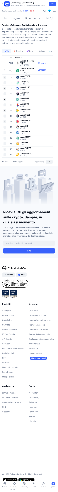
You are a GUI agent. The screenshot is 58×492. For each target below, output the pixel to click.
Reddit (32, 416)
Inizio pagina (12, 18)
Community (34, 397)
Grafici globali (8, 353)
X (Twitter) (33, 393)
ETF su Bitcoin (8, 334)
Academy (6, 310)
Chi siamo (33, 310)
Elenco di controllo (10, 367)
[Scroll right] (50, 18)
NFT (4, 358)
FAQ (4, 407)
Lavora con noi (35, 353)
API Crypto (7, 339)
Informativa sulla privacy (40, 320)
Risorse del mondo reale (12, 348)
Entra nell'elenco (9, 393)
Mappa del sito (9, 377)
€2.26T (25, 11)
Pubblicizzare (8, 315)
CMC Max (6, 325)
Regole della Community (39, 334)
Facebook (33, 412)
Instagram (33, 407)
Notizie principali (9, 329)
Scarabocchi (7, 372)
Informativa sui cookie (38, 329)
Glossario (6, 412)
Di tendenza (32, 18)
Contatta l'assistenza (11, 402)
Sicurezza (33, 348)
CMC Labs (7, 320)
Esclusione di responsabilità (41, 339)
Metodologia (34, 344)
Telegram (33, 402)
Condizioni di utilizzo (38, 315)
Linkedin (32, 421)
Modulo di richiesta (10, 397)
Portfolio (5, 362)
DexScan (6, 344)
